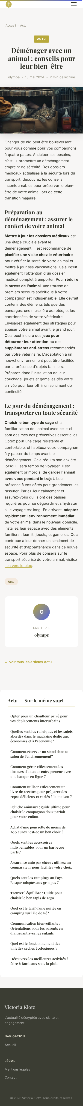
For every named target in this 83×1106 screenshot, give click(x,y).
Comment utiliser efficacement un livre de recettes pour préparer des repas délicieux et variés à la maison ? (41, 792)
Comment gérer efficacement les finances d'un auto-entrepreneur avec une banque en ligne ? (40, 771)
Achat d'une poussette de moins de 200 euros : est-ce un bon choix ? (38, 829)
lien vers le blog (18, 565)
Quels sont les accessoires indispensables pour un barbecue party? (37, 847)
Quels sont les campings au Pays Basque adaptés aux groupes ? (36, 880)
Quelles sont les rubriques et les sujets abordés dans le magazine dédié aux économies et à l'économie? (41, 736)
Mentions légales (17, 1069)
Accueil (11, 25)
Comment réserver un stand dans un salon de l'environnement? (39, 754)
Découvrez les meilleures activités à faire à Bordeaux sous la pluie (39, 961)
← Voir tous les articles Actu (28, 662)
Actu (23, 25)
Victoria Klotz (20, 1007)
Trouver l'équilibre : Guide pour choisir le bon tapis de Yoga (36, 895)
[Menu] (73, 4)
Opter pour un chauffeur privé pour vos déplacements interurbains (39, 718)
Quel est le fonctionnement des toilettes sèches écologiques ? (35, 946)
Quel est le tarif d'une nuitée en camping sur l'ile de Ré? (35, 910)
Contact (11, 1077)
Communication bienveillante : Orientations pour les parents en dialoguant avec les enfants (36, 928)
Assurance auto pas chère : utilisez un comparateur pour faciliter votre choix (41, 864)
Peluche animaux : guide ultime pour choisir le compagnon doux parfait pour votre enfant (40, 812)
